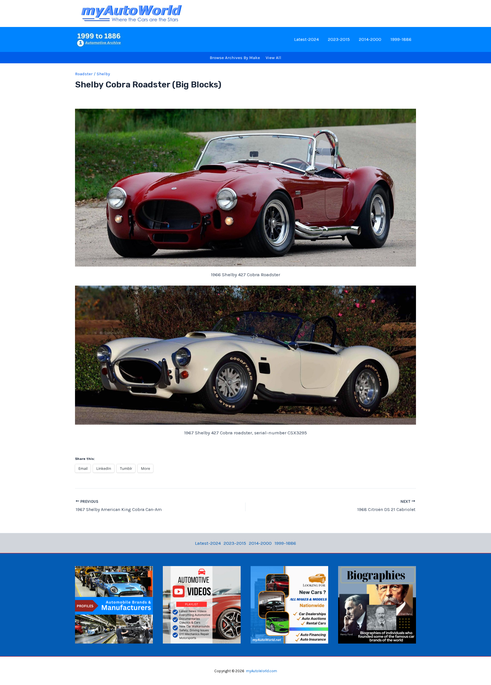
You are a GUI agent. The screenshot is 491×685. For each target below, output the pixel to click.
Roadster (84, 73)
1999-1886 (400, 39)
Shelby (103, 73)
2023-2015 (339, 39)
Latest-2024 (306, 39)
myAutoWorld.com (261, 671)
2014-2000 (370, 39)
